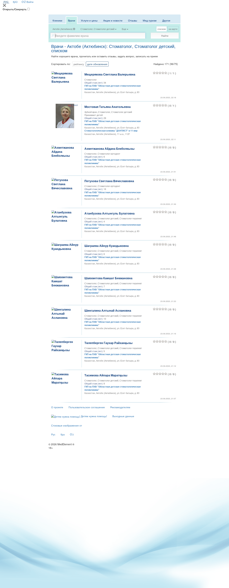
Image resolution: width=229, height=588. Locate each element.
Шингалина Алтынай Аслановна (107, 310)
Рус (53, 434)
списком (161, 28)
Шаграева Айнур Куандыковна (106, 246)
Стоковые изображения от (66, 425)
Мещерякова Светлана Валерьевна (109, 74)
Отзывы (132, 20)
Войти (29, 2)
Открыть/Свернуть (15, 9)
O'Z (23, 2)
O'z (72, 434)
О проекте (57, 407)
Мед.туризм (150, 20)
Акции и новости (112, 20)
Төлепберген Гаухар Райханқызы (108, 343)
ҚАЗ (15, 2)
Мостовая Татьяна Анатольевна (107, 107)
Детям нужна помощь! (93, 416)
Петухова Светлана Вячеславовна (109, 181)
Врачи (71, 20)
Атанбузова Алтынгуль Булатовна (109, 213)
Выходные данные (123, 416)
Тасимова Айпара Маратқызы (105, 375)
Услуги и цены (89, 20)
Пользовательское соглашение (87, 407)
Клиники (57, 20)
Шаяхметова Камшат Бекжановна (108, 278)
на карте (173, 28)
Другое (166, 20)
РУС (6, 2)
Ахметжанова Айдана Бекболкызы (109, 149)
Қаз (63, 434)
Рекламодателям (120, 407)
